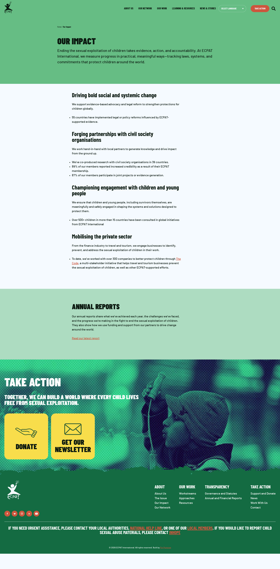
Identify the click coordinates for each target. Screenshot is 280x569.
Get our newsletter (73, 446)
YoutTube (36, 514)
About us (128, 8)
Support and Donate (263, 493)
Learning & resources (183, 8)
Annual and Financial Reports (223, 498)
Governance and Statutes (221, 493)
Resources (186, 503)
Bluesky (15, 514)
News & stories (208, 8)
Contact (256, 507)
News (254, 498)
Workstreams (187, 493)
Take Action (260, 8)
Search (274, 9)
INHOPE (174, 533)
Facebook (7, 514)
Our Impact (161, 503)
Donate (26, 447)
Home (59, 27)
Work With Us (259, 503)
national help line (146, 528)
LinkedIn (29, 514)
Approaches (187, 498)
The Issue (161, 498)
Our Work (162, 8)
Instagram (22, 514)
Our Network (145, 8)
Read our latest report (85, 338)
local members (200, 528)
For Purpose (165, 548)
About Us (160, 493)
